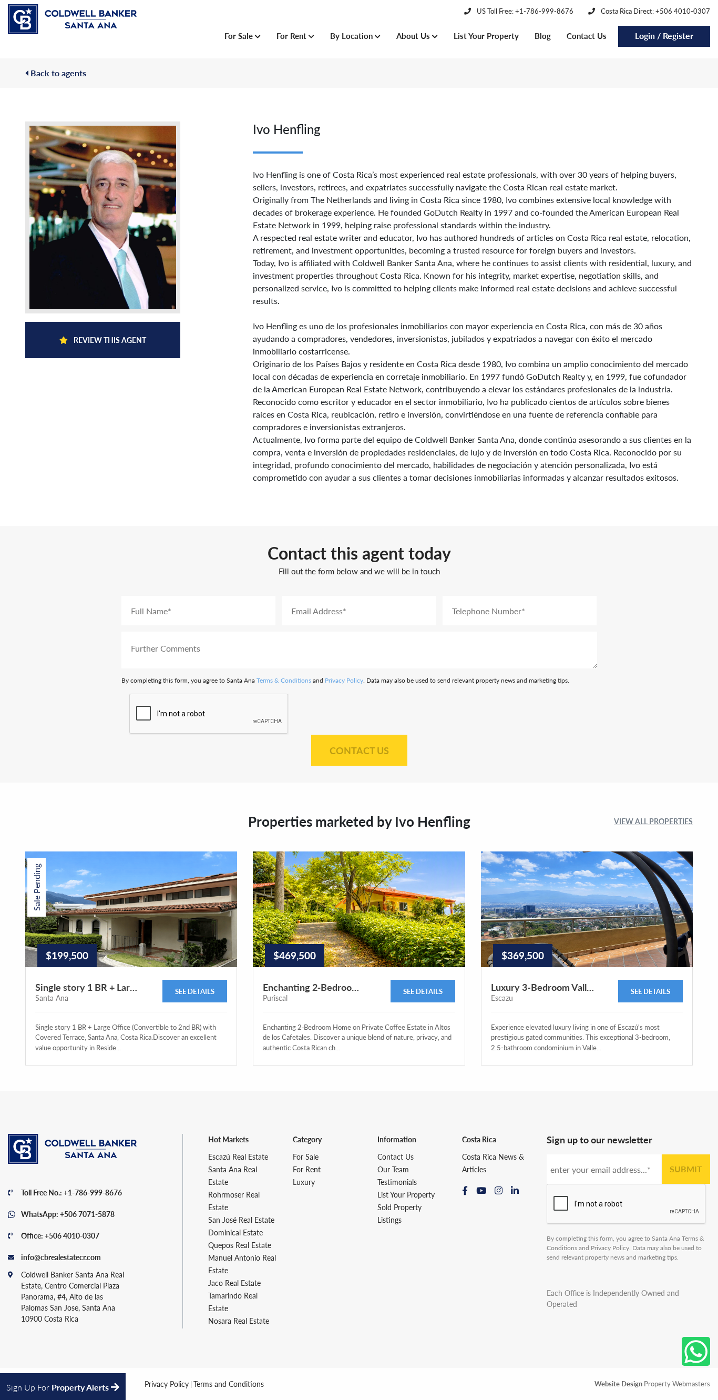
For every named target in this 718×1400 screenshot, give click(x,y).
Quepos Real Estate (239, 1245)
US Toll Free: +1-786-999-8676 (524, 11)
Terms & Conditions (284, 680)
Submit (686, 1169)
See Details (194, 991)
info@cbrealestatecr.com (61, 1257)
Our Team (393, 1169)
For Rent (292, 35)
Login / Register (664, 35)
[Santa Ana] (72, 19)
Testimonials (397, 1181)
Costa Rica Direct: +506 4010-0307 (654, 11)
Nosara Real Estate (238, 1320)
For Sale (239, 35)
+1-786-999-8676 (93, 1192)
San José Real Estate (241, 1219)
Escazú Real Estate (238, 1156)
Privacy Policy (344, 680)
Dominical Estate (235, 1232)
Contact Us (587, 35)
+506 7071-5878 (87, 1214)
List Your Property (486, 35)
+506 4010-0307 (72, 1235)
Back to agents (57, 73)
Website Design (618, 1383)
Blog (543, 35)
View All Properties (653, 821)
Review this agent (109, 339)
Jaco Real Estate (234, 1282)
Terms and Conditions (228, 1383)
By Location (352, 35)
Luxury (304, 1181)
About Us (414, 35)
